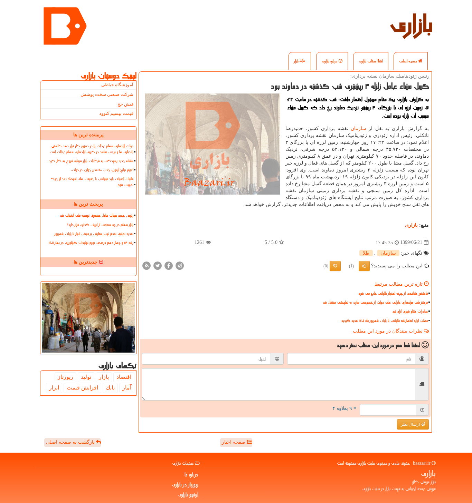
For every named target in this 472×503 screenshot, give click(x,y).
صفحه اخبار (234, 442)
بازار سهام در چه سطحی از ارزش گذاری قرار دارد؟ (100, 225)
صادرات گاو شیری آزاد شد (410, 311)
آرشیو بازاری (188, 495)
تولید (86, 377)
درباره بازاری (330, 61)
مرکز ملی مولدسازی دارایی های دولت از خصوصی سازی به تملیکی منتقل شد (375, 302)
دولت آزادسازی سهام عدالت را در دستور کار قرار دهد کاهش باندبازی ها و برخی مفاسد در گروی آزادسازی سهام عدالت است (91, 149)
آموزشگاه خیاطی (117, 84)
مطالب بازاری (368, 61)
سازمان (358, 128)
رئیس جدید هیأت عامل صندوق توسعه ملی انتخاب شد (96, 215)
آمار (126, 388)
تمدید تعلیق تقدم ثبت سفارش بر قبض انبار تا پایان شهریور (94, 234)
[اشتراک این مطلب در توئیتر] (157, 265)
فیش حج (125, 104)
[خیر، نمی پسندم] (335, 266)
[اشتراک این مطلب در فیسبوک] (168, 265)
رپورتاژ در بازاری (185, 485)
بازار (297, 61)
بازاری (411, 24)
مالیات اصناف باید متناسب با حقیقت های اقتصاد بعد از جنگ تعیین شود (92, 182)
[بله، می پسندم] (364, 266)
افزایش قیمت (82, 388)
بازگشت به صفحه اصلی (71, 442)
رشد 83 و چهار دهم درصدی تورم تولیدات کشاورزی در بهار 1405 (91, 243)
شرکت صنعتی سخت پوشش (107, 94)
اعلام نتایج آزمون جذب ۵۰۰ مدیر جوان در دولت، (102, 170)
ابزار (54, 388)
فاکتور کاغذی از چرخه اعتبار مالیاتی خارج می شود (393, 293)
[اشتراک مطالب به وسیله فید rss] (146, 265)
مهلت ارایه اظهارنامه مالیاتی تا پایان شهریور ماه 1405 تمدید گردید (384, 321)
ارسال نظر (411, 424)
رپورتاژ (65, 377)
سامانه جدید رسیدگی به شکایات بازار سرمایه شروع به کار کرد (91, 161)
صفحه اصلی (408, 61)
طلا (366, 253)
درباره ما (191, 475)
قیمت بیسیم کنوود (116, 113)
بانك (110, 388)
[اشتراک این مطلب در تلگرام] (180, 265)
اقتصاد (123, 377)
